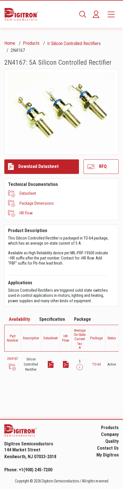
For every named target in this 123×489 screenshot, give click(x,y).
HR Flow (26, 213)
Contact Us (108, 448)
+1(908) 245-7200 (35, 469)
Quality (112, 441)
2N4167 (12, 359)
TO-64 (96, 364)
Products (31, 43)
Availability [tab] (19, 319)
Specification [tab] (52, 319)
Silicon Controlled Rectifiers (76, 43)
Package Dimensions (36, 203)
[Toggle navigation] (111, 14)
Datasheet (27, 193)
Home (9, 43)
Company (110, 434)
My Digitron (107, 455)
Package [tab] (82, 319)
